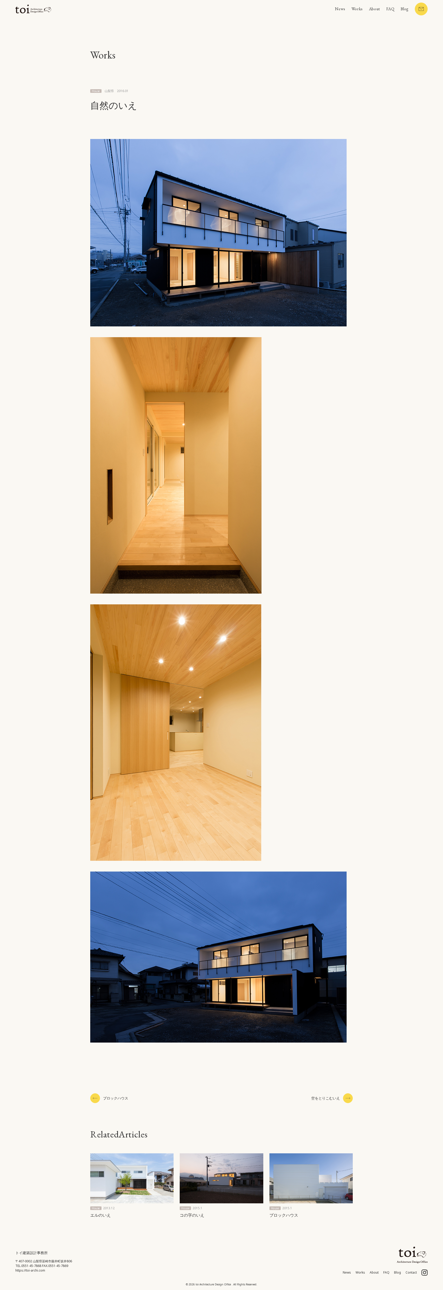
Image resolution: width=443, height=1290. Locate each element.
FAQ (390, 9)
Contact (411, 1272)
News (340, 9)
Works (357, 9)
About (374, 9)
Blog (405, 9)
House (96, 91)
